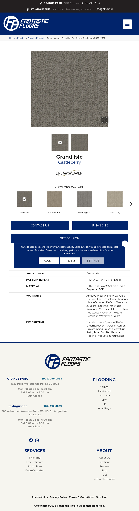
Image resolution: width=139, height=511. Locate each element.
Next (110, 141)
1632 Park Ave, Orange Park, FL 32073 (35, 383)
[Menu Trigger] (127, 24)
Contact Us (40, 225)
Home (12, 38)
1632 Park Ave (72, 3)
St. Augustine (17, 406)
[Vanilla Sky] (115, 199)
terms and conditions (94, 250)
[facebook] (31, 440)
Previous (29, 141)
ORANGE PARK (52, 3)
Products (40, 38)
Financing (100, 225)
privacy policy (68, 250)
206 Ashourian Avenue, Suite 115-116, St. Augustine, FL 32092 (35, 413)
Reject (70, 260)
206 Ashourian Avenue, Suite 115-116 (73, 9)
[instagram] (37, 440)
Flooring (21, 38)
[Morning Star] (85, 199)
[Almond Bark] (54, 199)
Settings (93, 260)
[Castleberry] (24, 199)
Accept (49, 260)
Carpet (30, 38)
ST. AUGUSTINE (40, 9)
